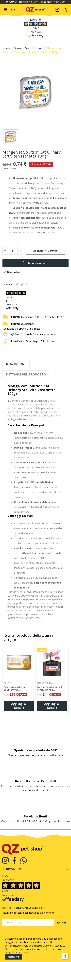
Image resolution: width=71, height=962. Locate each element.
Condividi (17, 284)
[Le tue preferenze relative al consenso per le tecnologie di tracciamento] (65, 956)
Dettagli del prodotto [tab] (26, 374)
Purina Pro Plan (45, 683)
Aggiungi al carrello (45, 250)
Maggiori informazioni (16, 952)
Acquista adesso (38, 263)
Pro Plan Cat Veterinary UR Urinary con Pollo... (49, 688)
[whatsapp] (23, 860)
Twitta (21, 284)
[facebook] (14, 860)
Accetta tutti (13, 956)
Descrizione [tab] (16, 364)
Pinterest (26, 284)
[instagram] (5, 860)
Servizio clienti (35, 816)
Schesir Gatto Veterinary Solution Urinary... (15, 688)
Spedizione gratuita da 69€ (35, 750)
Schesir (8, 683)
